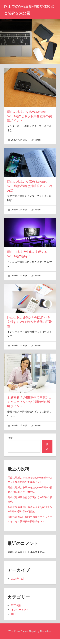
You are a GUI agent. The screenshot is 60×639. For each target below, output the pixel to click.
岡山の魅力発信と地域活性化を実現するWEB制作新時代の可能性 (29, 322)
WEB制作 (16, 605)
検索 (10, 438)
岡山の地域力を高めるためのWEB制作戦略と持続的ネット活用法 (29, 186)
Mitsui (38, 139)
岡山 (13, 614)
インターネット (19, 609)
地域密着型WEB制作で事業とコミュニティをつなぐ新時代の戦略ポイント (29, 402)
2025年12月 (17, 578)
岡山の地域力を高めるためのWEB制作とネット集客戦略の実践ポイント (29, 116)
